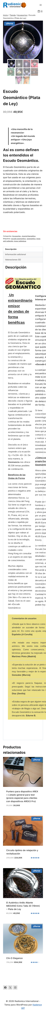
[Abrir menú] (40, 5)
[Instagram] (15, 987)
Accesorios (16, 236)
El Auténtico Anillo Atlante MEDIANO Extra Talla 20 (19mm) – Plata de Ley (23, 905)
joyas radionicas (20, 241)
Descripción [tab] (11, 249)
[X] (10, 987)
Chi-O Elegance (14, 958)
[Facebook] (5, 987)
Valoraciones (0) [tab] (13, 259)
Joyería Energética (29, 236)
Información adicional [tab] (15, 254)
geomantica (31, 239)
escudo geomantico (18, 239)
